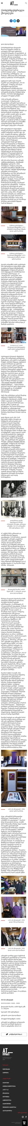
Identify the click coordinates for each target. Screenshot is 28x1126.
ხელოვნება (6, 1097)
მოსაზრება (6, 1093)
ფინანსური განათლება (9, 1107)
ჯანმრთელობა (7, 1100)
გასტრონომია (7, 1104)
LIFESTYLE (5, 1090)
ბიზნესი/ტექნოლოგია (9, 1086)
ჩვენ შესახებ (6, 1069)
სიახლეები (6, 1083)
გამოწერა (6, 1073)
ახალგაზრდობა (7, 1111)
